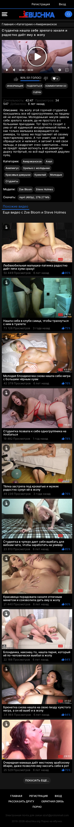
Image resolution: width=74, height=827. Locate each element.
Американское (32, 161)
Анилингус (12, 168)
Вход (62, 4)
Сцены (37, 92)
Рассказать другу (21, 801)
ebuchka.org (33, 821)
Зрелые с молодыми (36, 168)
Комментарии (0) (55, 86)
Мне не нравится (45, 78)
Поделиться (34, 86)
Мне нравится (16, 78)
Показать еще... (37, 780)
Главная (16, 795)
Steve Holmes (44, 189)
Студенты (12, 181)
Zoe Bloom (25, 189)
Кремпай (40, 174)
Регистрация (41, 4)
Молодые (56, 174)
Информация (15, 86)
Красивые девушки (18, 174)
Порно (37, 806)
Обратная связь (52, 801)
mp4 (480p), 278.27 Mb (34, 197)
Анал (49, 161)
